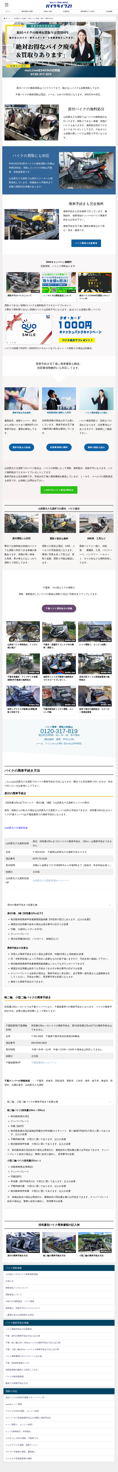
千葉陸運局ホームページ (44, 1062)
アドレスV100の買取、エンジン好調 (22, 1411)
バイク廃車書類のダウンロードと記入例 (24, 1356)
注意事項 (66, 11)
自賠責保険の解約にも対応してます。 (23, 1370)
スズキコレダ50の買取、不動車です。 (23, 1438)
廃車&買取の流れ (96, 447)
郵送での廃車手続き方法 (17, 1383)
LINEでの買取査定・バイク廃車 (20, 1301)
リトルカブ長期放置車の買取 (19, 1458)
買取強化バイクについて (17, 1288)
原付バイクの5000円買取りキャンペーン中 (25, 1397)
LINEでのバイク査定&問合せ (59, 490)
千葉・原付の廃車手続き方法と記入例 (23, 1336)
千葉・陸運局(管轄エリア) (17, 1363)
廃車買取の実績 (27, 11)
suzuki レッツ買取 (14, 1404)
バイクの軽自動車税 (15, 1376)
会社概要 (109, 11)
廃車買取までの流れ (88, 11)
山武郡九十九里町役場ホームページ (51, 880)
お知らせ (10, 1281)
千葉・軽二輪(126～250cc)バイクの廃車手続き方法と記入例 (33, 1343)
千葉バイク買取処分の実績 (59, 608)
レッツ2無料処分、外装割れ (18, 1431)
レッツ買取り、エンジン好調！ (20, 1424)
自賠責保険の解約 (59, 447)
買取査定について (14, 1295)
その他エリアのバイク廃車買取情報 (22, 1274)
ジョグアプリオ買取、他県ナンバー (22, 1445)
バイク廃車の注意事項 (86, 243)
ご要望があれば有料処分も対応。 (21, 1315)
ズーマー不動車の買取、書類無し (21, 1452)
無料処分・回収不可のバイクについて (23, 1308)
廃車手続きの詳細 (22, 447)
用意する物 (48, 11)
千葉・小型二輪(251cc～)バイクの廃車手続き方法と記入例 (32, 1349)
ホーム (8, 11)
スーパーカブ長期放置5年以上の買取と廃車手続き (28, 1418)
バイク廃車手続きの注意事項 (19, 1329)
